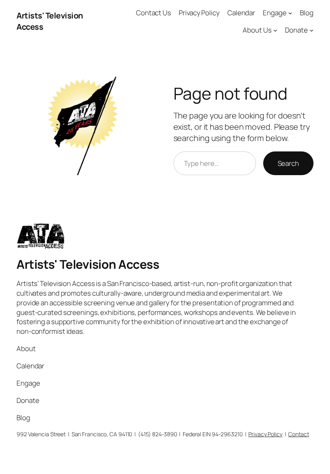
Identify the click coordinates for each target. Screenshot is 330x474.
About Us (257, 30)
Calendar (241, 12)
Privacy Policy (199, 12)
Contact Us (153, 12)
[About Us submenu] (275, 30)
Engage (274, 12)
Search (288, 163)
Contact (298, 434)
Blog (307, 12)
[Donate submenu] (311, 30)
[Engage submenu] (290, 13)
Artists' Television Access (87, 264)
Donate (296, 30)
